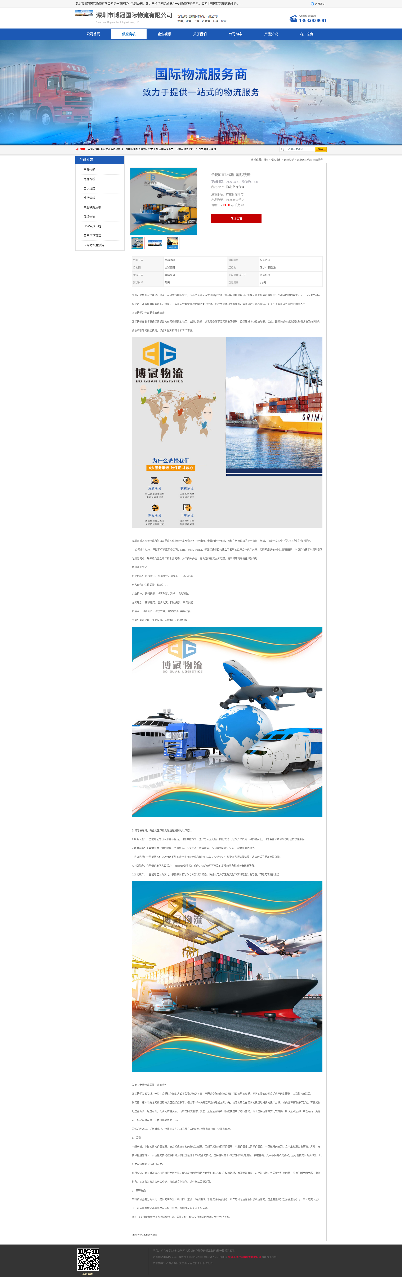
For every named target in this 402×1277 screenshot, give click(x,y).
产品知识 (271, 34)
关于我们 (200, 34)
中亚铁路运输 (92, 207)
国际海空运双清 (94, 245)
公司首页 (93, 34)
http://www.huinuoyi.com (144, 1234)
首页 (266, 159)
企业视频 (164, 34)
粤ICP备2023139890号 (216, 1257)
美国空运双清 (92, 235)
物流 (229, 187)
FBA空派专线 (92, 226)
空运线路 (89, 188)
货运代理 (238, 187)
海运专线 (89, 179)
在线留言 (236, 218)
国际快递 (89, 169)
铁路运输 (89, 198)
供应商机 (128, 34)
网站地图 (208, 1263)
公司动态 (235, 34)
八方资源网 (172, 1263)
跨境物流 (89, 216)
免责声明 (184, 1263)
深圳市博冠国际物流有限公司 (244, 1257)
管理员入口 (196, 1263)
